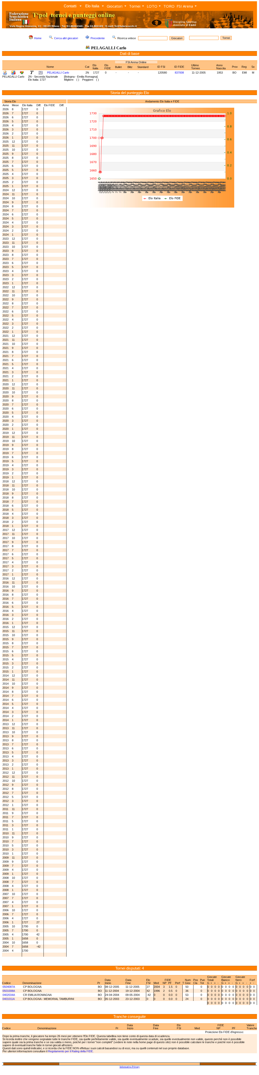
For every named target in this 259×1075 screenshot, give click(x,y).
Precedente (98, 38)
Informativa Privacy (130, 1066)
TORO (169, 6)
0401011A (9, 998)
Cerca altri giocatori (66, 38)
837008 (179, 72)
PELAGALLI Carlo (58, 72)
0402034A (9, 994)
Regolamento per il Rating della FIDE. (71, 1051)
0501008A (9, 990)
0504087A (9, 986)
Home (37, 38)
